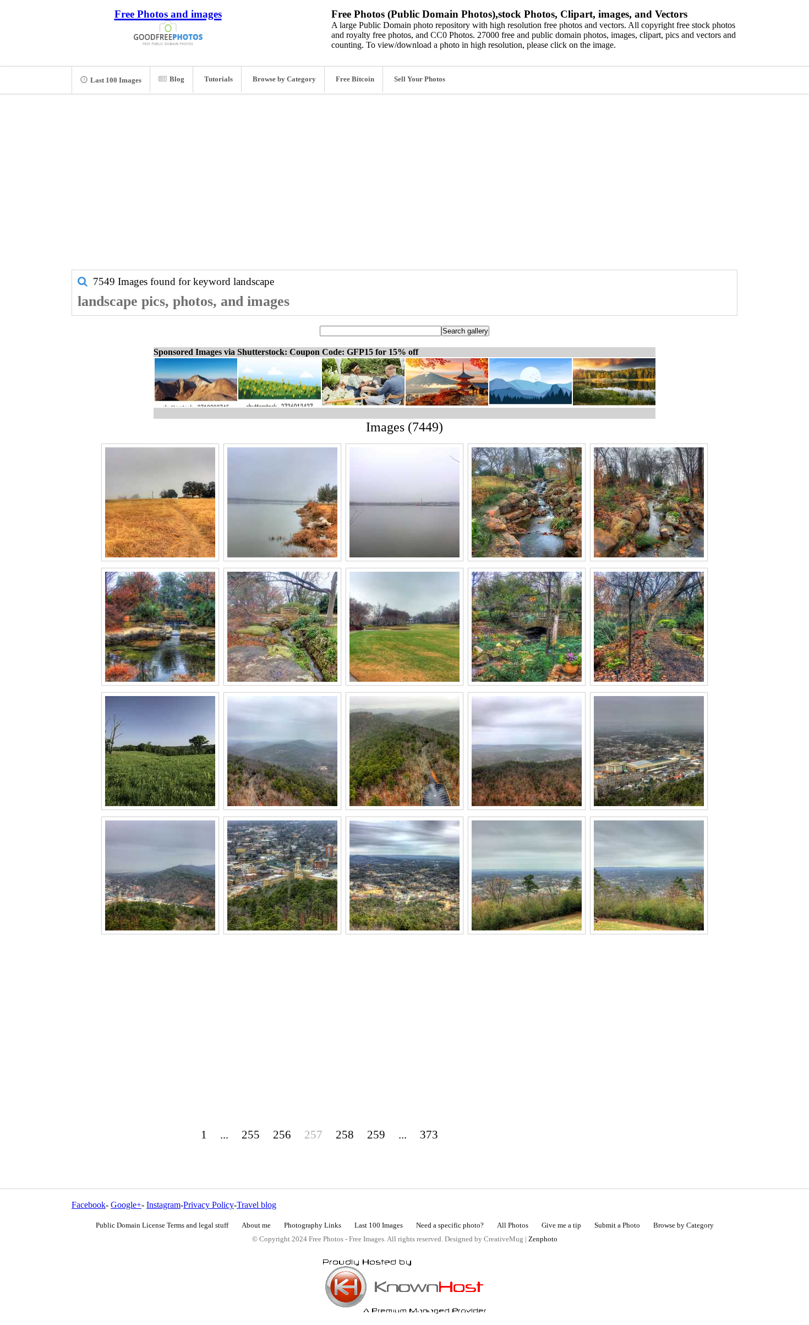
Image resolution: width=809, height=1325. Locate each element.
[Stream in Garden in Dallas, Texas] (282, 627)
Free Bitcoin (355, 79)
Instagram (163, 1204)
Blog (177, 79)
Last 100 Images (115, 80)
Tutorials (218, 79)
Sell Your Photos (419, 79)
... (224, 1134)
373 (429, 1134)
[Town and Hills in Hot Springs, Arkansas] (160, 875)
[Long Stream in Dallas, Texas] (527, 502)
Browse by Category (284, 79)
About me (256, 1225)
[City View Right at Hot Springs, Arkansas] (649, 875)
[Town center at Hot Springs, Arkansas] (282, 875)
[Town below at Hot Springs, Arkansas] (404, 875)
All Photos (512, 1225)
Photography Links (312, 1225)
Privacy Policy (208, 1204)
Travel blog (256, 1204)
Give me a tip (561, 1225)
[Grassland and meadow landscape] (160, 751)
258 (345, 1134)
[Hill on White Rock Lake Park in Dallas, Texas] (160, 502)
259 (376, 1134)
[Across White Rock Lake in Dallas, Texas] (404, 502)
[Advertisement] (404, 187)
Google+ (126, 1204)
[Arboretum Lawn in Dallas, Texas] (404, 627)
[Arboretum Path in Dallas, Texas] (649, 627)
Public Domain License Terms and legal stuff (162, 1225)
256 (282, 1134)
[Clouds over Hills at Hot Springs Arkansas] (527, 751)
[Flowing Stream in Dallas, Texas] (649, 502)
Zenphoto (542, 1239)
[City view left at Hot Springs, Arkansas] (527, 875)
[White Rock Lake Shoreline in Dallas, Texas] (282, 502)
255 (251, 1134)
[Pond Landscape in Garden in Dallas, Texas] (160, 627)
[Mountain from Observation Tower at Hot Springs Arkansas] (404, 751)
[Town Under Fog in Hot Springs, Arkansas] (649, 751)
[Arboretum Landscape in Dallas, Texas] (527, 627)
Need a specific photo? (450, 1225)
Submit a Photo (617, 1225)
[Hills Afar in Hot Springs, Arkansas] (282, 751)
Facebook (89, 1204)
